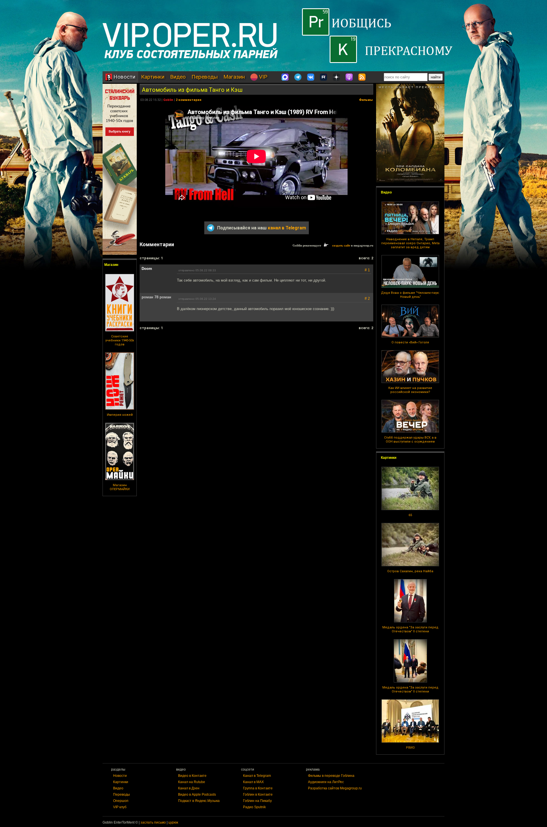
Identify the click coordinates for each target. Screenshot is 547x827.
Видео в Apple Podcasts (197, 795)
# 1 (367, 270)
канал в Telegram (287, 228)
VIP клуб (119, 807)
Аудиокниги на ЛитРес (326, 782)
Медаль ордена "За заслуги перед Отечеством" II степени (410, 629)
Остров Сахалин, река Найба (410, 571)
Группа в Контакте (258, 788)
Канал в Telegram (257, 776)
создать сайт (341, 245)
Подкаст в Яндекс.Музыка (199, 801)
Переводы (204, 77)
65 (410, 515)
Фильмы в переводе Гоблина (331, 776)
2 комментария (188, 100)
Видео (178, 77)
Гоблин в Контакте (258, 795)
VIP (262, 77)
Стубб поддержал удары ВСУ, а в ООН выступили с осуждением (410, 439)
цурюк (173, 822)
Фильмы (366, 100)
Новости (123, 77)
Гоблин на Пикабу (257, 801)
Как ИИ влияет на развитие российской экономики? (410, 390)
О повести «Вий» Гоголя (410, 342)
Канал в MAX (253, 782)
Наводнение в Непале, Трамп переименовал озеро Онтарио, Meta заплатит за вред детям (410, 243)
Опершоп (120, 801)
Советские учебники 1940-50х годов (119, 340)
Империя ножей (120, 415)
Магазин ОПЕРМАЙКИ (120, 487)
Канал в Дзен (188, 788)
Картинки (152, 77)
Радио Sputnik (254, 807)
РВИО (410, 747)
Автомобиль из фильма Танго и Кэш (192, 89)
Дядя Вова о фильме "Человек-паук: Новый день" (410, 295)
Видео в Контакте (192, 776)
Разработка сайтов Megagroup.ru (335, 788)
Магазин (234, 77)
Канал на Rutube (191, 782)
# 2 (367, 298)
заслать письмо (153, 822)
